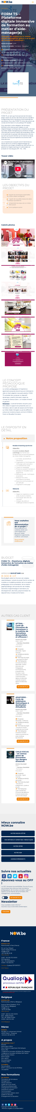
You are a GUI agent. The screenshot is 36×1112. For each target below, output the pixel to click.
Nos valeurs (5, 1058)
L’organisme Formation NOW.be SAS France (14, 1053)
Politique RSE (5, 1061)
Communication (6, 1091)
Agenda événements (18, 859)
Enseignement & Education (9, 1096)
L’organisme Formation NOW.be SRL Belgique (15, 1051)
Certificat (4, 965)
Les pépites (5, 1069)
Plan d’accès (5, 955)
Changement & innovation (9, 1087)
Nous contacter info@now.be (19, 540)
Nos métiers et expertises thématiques (19, 839)
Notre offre (18, 846)
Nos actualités (5, 1066)
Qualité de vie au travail (8, 1084)
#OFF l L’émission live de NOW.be (11, 1068)
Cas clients (4, 8)
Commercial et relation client (10, 1093)
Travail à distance (6, 1082)
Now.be (3, 1044)
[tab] (18, 438)
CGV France (4, 968)
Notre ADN (18, 852)
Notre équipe (5, 1056)
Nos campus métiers (7, 1055)
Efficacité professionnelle (9, 1086)
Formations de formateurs (9, 1079)
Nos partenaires (6, 1060)
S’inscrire (5, 911)
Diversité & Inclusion (7, 1089)
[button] (18, 438)
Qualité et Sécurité (7, 1094)
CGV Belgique (5, 1021)
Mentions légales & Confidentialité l (12, 1108)
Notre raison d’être (18, 833)
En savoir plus (23, 687)
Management (5, 1081)
